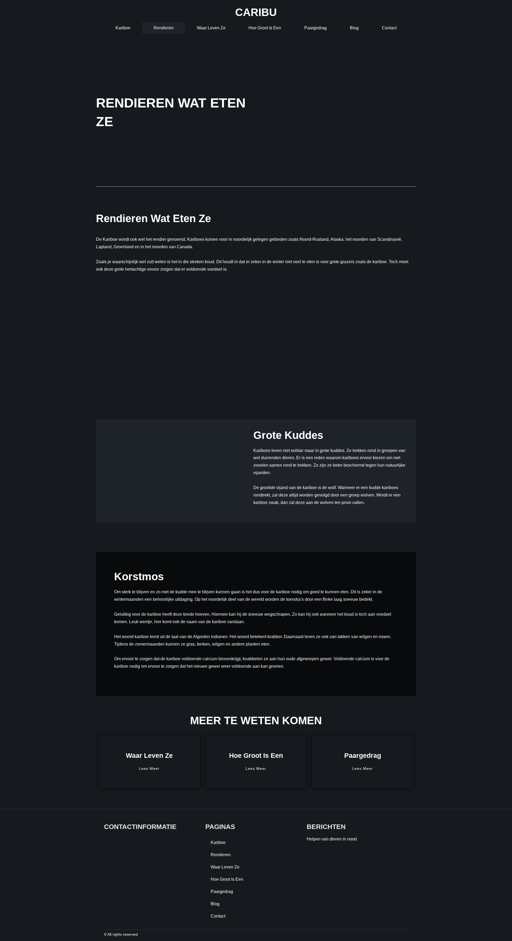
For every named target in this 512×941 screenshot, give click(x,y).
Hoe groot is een (265, 28)
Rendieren (164, 28)
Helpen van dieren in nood (332, 839)
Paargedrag (315, 28)
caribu (256, 12)
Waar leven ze (211, 28)
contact (389, 28)
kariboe (122, 28)
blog (354, 28)
